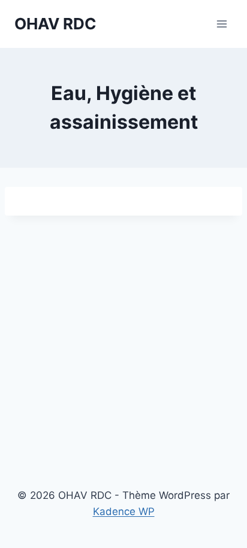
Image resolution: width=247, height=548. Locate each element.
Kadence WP (124, 511)
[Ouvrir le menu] (221, 23)
